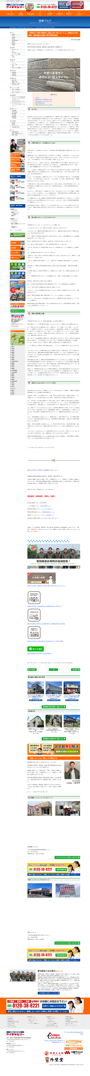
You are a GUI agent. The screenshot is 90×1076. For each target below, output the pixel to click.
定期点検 (14, 118)
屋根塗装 (14, 73)
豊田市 (13, 41)
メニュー (40, 14)
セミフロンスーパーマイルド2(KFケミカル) (18, 99)
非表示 (55, 94)
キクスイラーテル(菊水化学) (18, 97)
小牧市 (13, 355)
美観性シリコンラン (15, 212)
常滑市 (13, 354)
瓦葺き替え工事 (15, 84)
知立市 (13, 386)
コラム (13, 130)
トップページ (11, 1016)
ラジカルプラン (14, 222)
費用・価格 (14, 134)
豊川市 (13, 392)
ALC (13, 51)
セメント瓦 (14, 64)
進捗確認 (14, 113)
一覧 (53, 669)
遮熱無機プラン (14, 227)
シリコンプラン (14, 210)
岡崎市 (13, 34)
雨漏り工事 (14, 81)
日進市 (13, 350)
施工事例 (49, 14)
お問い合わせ (11, 1025)
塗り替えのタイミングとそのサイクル (43, 101)
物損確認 (14, 116)
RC (13, 55)
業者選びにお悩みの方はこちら (15, 160)
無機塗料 (14, 95)
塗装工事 (14, 70)
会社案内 (20, 14)
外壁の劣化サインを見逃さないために (43, 99)
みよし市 (13, 388)
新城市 (13, 357)
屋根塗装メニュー (51, 1016)
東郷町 (13, 44)
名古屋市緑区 (15, 40)
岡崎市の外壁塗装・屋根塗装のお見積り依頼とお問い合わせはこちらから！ (46, 585)
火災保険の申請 (15, 127)
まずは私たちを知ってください (48, 993)
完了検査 (14, 115)
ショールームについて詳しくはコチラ (67, 857)
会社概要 (13, 243)
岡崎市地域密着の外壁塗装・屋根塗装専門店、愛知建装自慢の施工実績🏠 (46, 623)
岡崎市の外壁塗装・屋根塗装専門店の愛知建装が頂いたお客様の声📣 (45, 641)
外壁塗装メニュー (31, 1016)
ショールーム (78, 14)
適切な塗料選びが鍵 (39, 102)
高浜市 (13, 348)
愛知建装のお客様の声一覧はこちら (53, 738)
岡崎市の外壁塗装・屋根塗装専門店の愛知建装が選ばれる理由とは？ (44, 606)
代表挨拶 (13, 248)
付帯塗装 (14, 75)
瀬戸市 (13, 390)
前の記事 (75, 669)
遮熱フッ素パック (52, 1021)
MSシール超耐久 (16, 89)
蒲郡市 (13, 393)
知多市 (13, 346)
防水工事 (14, 80)
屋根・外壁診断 (70, 1018)
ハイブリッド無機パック (34, 1023)
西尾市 (13, 43)
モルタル (14, 52)
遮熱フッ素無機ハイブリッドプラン (18, 224)
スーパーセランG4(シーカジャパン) (18, 105)
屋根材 (13, 59)
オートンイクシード (16, 90)
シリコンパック (32, 1018)
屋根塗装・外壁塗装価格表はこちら (15, 170)
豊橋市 (13, 352)
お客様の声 (60, 14)
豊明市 (13, 39)
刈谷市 (13, 36)
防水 (13, 66)
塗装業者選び (15, 132)
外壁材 (13, 47)
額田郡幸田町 (14, 381)
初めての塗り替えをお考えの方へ (15, 155)
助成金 (13, 122)
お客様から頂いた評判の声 (72, 1021)
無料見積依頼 (61, 869)
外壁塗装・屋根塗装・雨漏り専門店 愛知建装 (48, 47)
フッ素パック (31, 1021)
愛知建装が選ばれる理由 (14, 165)
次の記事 (33, 669)
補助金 (13, 124)
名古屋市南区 (14, 372)
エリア (13, 32)
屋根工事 (14, 78)
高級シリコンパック (33, 1020)
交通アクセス (15, 257)
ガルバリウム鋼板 (16, 54)
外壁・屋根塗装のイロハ (18, 133)
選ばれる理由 (30, 14)
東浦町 (13, 359)
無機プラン (13, 215)
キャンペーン (15, 125)
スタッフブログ (70, 1023)
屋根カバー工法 (15, 83)
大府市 (13, 37)
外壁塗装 (14, 72)
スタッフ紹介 (15, 252)
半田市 (13, 383)
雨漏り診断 (69, 1016)
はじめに (36, 97)
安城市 (13, 384)
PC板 (13, 57)
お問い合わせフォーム (17, 311)
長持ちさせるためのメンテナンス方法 (43, 104)
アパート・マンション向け (16, 230)
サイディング (15, 49)
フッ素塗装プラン (15, 214)
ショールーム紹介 (12, 1026)
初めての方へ (11, 14)
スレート (14, 63)
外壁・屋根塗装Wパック (52, 1025)
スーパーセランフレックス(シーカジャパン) (18, 102)
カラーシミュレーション (72, 1025)
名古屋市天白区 (15, 361)
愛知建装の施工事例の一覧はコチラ (53, 706)
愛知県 (13, 363)
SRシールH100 (15, 92)
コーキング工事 (15, 87)
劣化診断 (14, 110)
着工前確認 (14, 112)
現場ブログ (69, 14)
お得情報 (14, 121)
